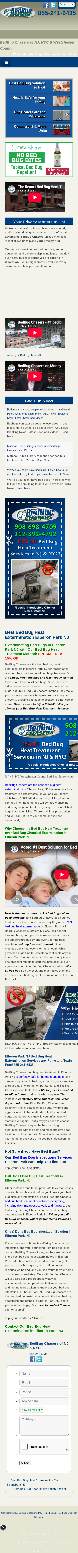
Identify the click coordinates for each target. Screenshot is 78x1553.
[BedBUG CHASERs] (18, 17)
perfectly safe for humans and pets (41, 1076)
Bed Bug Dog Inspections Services (42, 1157)
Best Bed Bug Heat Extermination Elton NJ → (42, 1488)
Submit (25, 1462)
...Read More (42, 460)
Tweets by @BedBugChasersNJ (23, 355)
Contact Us (56, 1513)
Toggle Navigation (6, 62)
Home (46, 1513)
